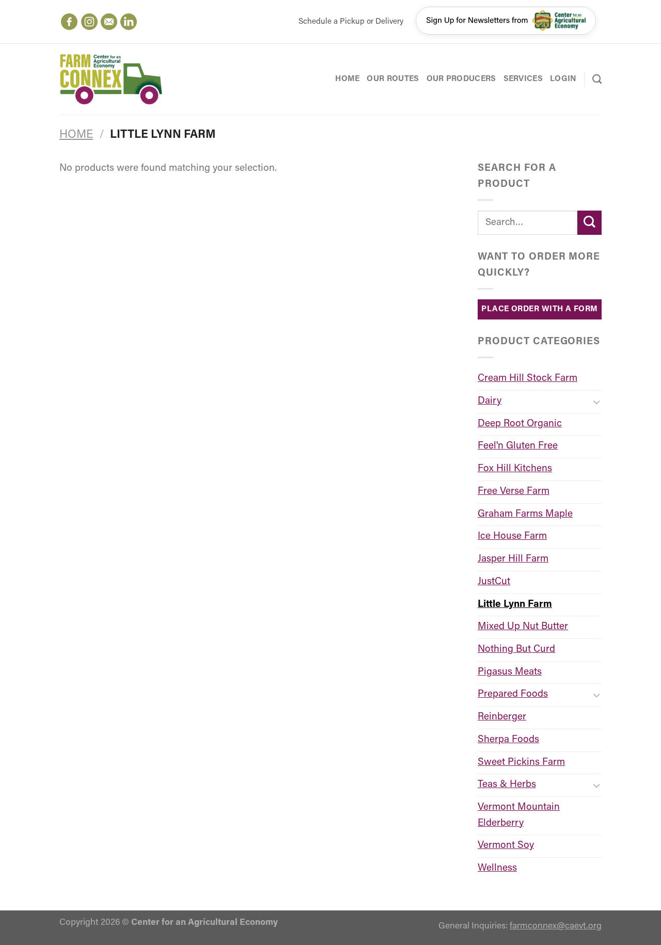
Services (523, 79)
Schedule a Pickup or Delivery (350, 22)
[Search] (597, 79)
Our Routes (393, 79)
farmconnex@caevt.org (556, 926)
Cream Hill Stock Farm (527, 378)
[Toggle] (597, 401)
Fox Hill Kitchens (515, 469)
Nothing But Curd (516, 649)
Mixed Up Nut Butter (523, 627)
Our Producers (461, 79)
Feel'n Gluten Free (518, 446)
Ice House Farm (512, 536)
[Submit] (589, 223)
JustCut (494, 582)
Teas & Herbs (507, 785)
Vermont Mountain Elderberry (519, 815)
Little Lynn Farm (515, 605)
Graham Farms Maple (525, 514)
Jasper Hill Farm (513, 559)
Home (347, 79)
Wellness (497, 868)
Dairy (489, 401)
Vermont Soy (506, 846)
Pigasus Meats (510, 672)
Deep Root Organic (520, 424)
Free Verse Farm (513, 491)
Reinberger (502, 717)
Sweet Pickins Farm (521, 762)
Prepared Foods (513, 694)
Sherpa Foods (508, 740)
